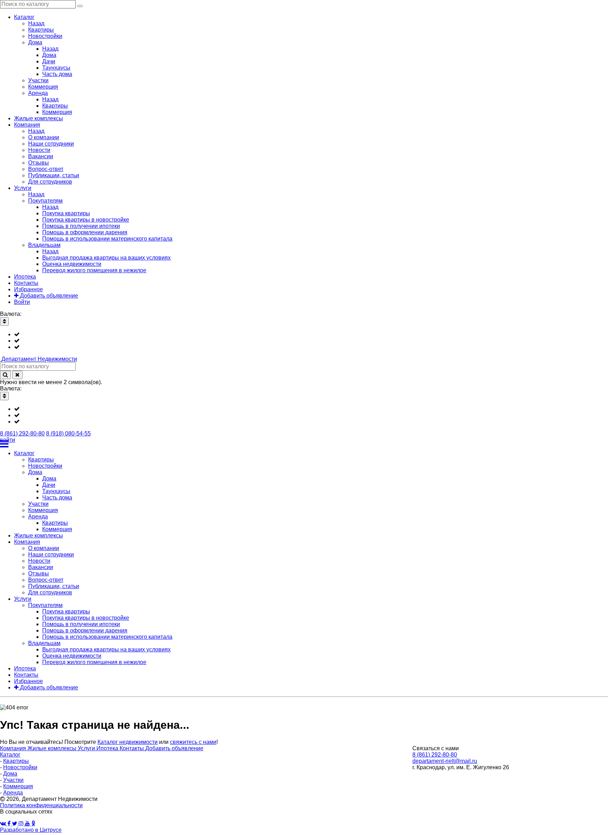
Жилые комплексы (52, 748)
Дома (10, 774)
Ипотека (108, 748)
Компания (13, 748)
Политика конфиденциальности (41, 805)
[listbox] (304, 340)
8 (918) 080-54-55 (68, 433)
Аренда (13, 793)
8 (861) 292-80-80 (22, 433)
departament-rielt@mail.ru (444, 761)
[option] (311, 334)
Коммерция (18, 786)
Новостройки (20, 767)
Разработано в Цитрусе (31, 830)
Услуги (87, 748)
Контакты (132, 748)
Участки (13, 780)
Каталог (10, 755)
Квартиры (16, 761)
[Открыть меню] (304, 444)
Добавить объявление (174, 748)
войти (7, 440)
